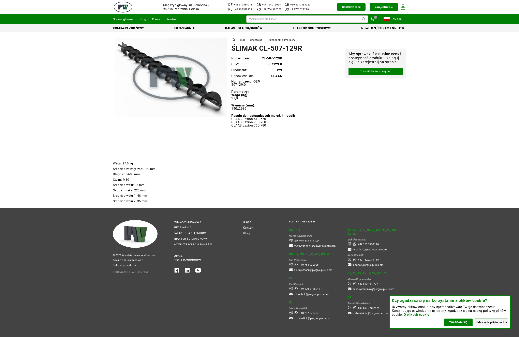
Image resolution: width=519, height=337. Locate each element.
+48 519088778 (243, 4)
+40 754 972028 (271, 9)
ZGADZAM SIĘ (458, 322)
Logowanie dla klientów (130, 272)
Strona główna (123, 19)
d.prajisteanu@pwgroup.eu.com (313, 270)
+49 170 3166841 (309, 288)
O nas (156, 19)
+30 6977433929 (300, 4)
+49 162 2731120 (368, 244)
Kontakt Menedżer (302, 221)
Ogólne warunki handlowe (128, 260)
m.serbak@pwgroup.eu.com (370, 249)
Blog (143, 19)
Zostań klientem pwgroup (375, 71)
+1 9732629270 (299, 9)
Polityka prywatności (125, 265)
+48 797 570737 (308, 312)
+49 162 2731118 (368, 259)
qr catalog (256, 39)
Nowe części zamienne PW (382, 28)
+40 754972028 (271, 4)
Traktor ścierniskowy (312, 28)
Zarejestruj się (384, 7)
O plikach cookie (416, 315)
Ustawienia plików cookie (491, 322)
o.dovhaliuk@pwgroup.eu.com (312, 318)
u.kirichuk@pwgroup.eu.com (311, 294)
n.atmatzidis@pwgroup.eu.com (371, 313)
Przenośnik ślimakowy (281, 39)
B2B (242, 39)
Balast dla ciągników (243, 28)
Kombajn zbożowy (128, 28)
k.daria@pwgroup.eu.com (368, 264)
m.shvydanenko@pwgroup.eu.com (315, 245)
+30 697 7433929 (368, 307)
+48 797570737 (243, 9)
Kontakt (172, 19)
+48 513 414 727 (309, 240)
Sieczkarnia (184, 28)
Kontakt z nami (351, 7)
